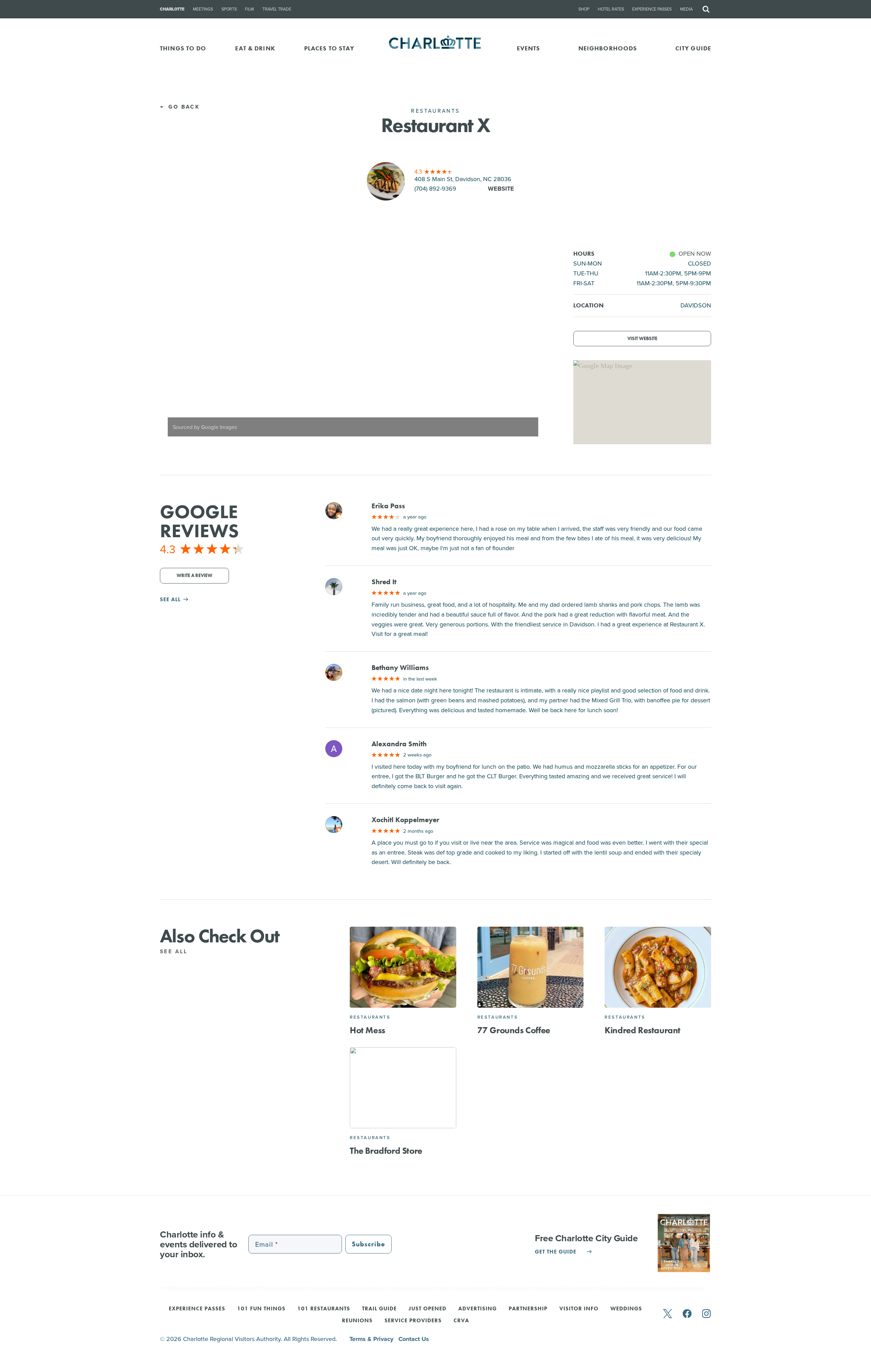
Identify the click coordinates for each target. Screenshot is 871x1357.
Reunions (357, 1321)
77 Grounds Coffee (513, 1030)
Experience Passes (652, 9)
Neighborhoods (607, 48)
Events (528, 48)
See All (175, 951)
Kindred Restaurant (642, 1030)
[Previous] (170, 346)
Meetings (203, 9)
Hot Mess (367, 1030)
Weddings (626, 1309)
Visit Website (642, 338)
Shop (583, 9)
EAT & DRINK (255, 48)
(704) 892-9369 (435, 188)
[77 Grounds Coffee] (530, 967)
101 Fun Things (261, 1309)
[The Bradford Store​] (403, 1088)
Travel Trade (276, 9)
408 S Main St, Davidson (462, 179)
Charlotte (172, 9)
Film (249, 9)
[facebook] (687, 1314)
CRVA (461, 1321)
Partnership (528, 1309)
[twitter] (667, 1314)
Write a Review (194, 575)
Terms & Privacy (372, 1339)
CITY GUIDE (693, 48)
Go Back (183, 107)
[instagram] (706, 1314)
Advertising (477, 1309)
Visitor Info (578, 1309)
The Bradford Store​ (386, 1150)
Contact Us (413, 1339)
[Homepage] (435, 48)
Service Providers (413, 1321)
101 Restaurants (323, 1309)
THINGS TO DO (183, 48)
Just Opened (427, 1309)
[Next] (534, 346)
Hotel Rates (611, 9)
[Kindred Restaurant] (658, 967)
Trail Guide (379, 1309)
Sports (229, 9)
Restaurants (370, 1017)
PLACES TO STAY (329, 48)
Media (686, 9)
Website (501, 188)
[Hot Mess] (403, 967)
